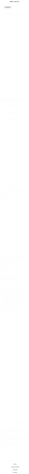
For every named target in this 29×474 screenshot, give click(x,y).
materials (4, 259)
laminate (4, 254)
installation (5, 256)
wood (3, 251)
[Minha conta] (27, 5)
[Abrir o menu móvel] (1, 5)
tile (3, 249)
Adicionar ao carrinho (15, 113)
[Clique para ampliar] (4, 43)
